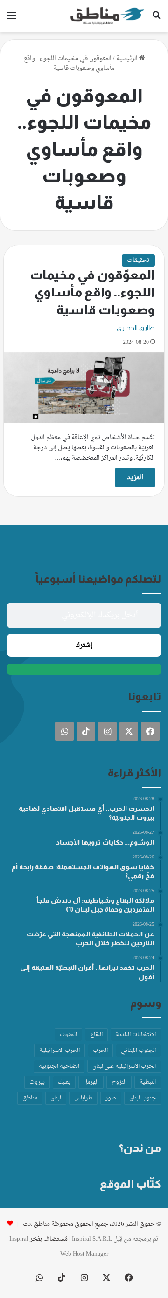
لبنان (55, 1098)
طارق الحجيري (136, 327)
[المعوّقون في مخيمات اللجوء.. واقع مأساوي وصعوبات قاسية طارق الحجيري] (84, 387)
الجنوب (68, 1035)
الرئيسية (127, 58)
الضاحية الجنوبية (59, 1066)
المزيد (135, 477)
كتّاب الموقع (130, 1184)
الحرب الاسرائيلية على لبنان (124, 1066)
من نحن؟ (140, 1148)
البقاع (96, 1035)
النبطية (148, 1082)
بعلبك (64, 1082)
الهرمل (91, 1082)
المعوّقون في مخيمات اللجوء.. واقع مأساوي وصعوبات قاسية (92, 292)
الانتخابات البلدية (136, 1035)
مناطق (29, 1098)
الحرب (100, 1050)
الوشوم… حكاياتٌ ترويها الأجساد (105, 842)
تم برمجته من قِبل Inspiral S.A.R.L (115, 1239)
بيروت (37, 1082)
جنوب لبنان (142, 1098)
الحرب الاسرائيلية (59, 1050)
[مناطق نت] (107, 16)
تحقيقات (138, 260)
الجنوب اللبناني (138, 1050)
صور (110, 1098)
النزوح (119, 1082)
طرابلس (83, 1098)
